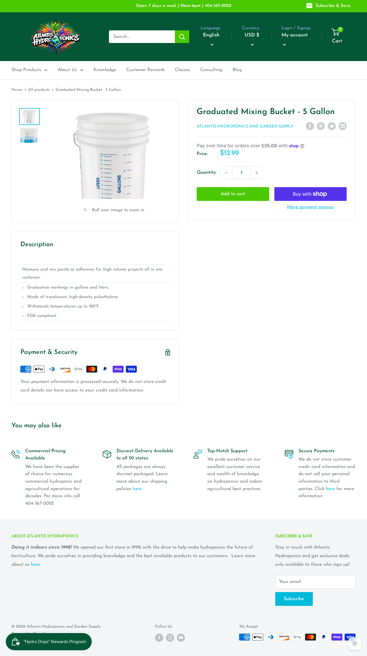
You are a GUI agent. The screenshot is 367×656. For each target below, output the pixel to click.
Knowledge (104, 70)
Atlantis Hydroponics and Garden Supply (245, 126)
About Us (67, 70)
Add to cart (233, 194)
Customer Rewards (145, 70)
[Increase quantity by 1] (257, 173)
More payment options (310, 207)
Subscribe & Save (333, 6)
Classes (182, 70)
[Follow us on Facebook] (159, 638)
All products (39, 90)
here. (36, 564)
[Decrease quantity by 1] (226, 173)
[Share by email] (343, 126)
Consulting (211, 70)
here (137, 489)
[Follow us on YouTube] (181, 638)
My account (295, 35)
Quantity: (206, 172)
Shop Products (26, 70)
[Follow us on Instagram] (170, 638)
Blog (237, 70)
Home (16, 90)
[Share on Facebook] (310, 126)
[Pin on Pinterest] (321, 126)
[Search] (182, 36)
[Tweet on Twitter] (332, 126)
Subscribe (294, 599)
